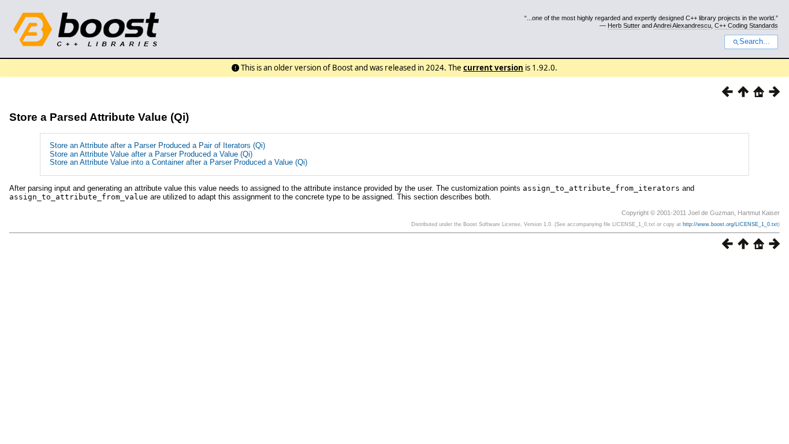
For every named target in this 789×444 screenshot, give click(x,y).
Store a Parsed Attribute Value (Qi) (99, 117)
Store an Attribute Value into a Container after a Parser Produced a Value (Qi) (178, 162)
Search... (754, 42)
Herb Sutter (624, 25)
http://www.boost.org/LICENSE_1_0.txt (730, 224)
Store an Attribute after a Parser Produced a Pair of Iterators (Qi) (157, 145)
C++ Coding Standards (746, 25)
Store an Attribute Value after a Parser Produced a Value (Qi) (151, 154)
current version (493, 67)
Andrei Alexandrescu (682, 25)
